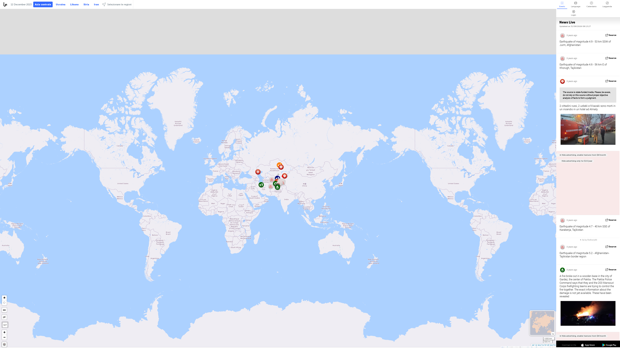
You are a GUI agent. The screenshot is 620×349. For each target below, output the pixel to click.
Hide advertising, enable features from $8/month (584, 155)
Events (562, 6)
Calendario (591, 6)
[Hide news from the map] (4, 317)
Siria (86, 4)
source (612, 35)
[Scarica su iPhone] (588, 345)
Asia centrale (43, 4)
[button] (282, 176)
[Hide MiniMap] (552, 333)
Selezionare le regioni (119, 4)
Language (575, 6)
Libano (74, 4)
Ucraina (60, 4)
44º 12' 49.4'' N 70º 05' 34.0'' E (544, 345)
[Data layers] (4, 344)
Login (573, 15)
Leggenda (607, 6)
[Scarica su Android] (609, 345)
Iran (96, 4)
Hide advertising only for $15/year (577, 161)
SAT (5, 325)
